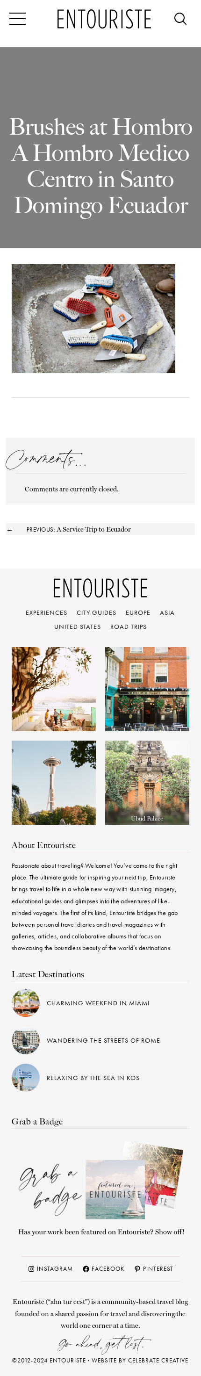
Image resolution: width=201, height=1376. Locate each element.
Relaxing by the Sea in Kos (93, 1077)
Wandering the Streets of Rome (103, 1040)
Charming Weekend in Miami (98, 1003)
